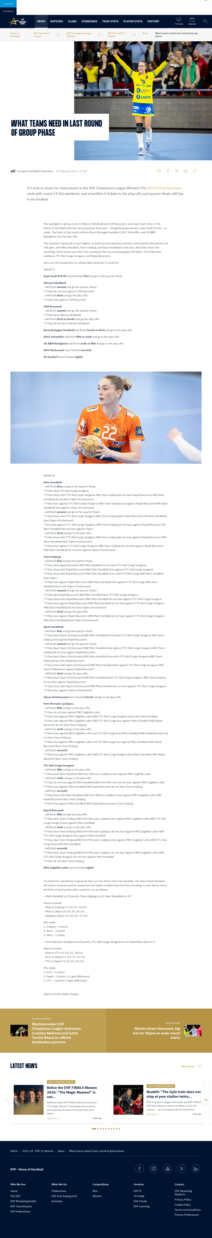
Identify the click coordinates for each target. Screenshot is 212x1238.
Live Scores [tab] (8, 4)
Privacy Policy (183, 1199)
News (41, 21)
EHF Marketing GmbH (23, 1201)
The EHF (15, 1196)
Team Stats (110, 21)
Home (14, 1151)
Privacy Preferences (187, 1214)
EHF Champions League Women (79, 35)
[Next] (205, 1100)
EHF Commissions (21, 1206)
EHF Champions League (42, 35)
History (153, 21)
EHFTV (138, 1191)
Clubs (72, 21)
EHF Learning (141, 1206)
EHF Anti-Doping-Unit (64, 1196)
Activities (57, 1201)
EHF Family (140, 1201)
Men (95, 1191)
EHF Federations (20, 1211)
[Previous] (6, 1100)
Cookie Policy (183, 1204)
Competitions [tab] (8, 11)
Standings (89, 21)
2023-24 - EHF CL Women (116, 35)
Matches (56, 21)
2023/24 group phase (164, 188)
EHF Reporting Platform (183, 1192)
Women (97, 1196)
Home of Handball (15, 35)
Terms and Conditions (188, 1209)
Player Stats (132, 21)
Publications (59, 1191)
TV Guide (139, 1196)
